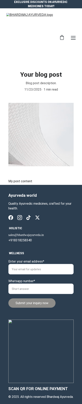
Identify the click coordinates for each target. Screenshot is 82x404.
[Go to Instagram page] (19, 217)
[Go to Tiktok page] (28, 217)
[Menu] (73, 38)
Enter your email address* (26, 261)
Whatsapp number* (21, 281)
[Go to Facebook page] (10, 217)
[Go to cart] (61, 38)
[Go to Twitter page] (37, 217)
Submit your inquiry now (32, 303)
